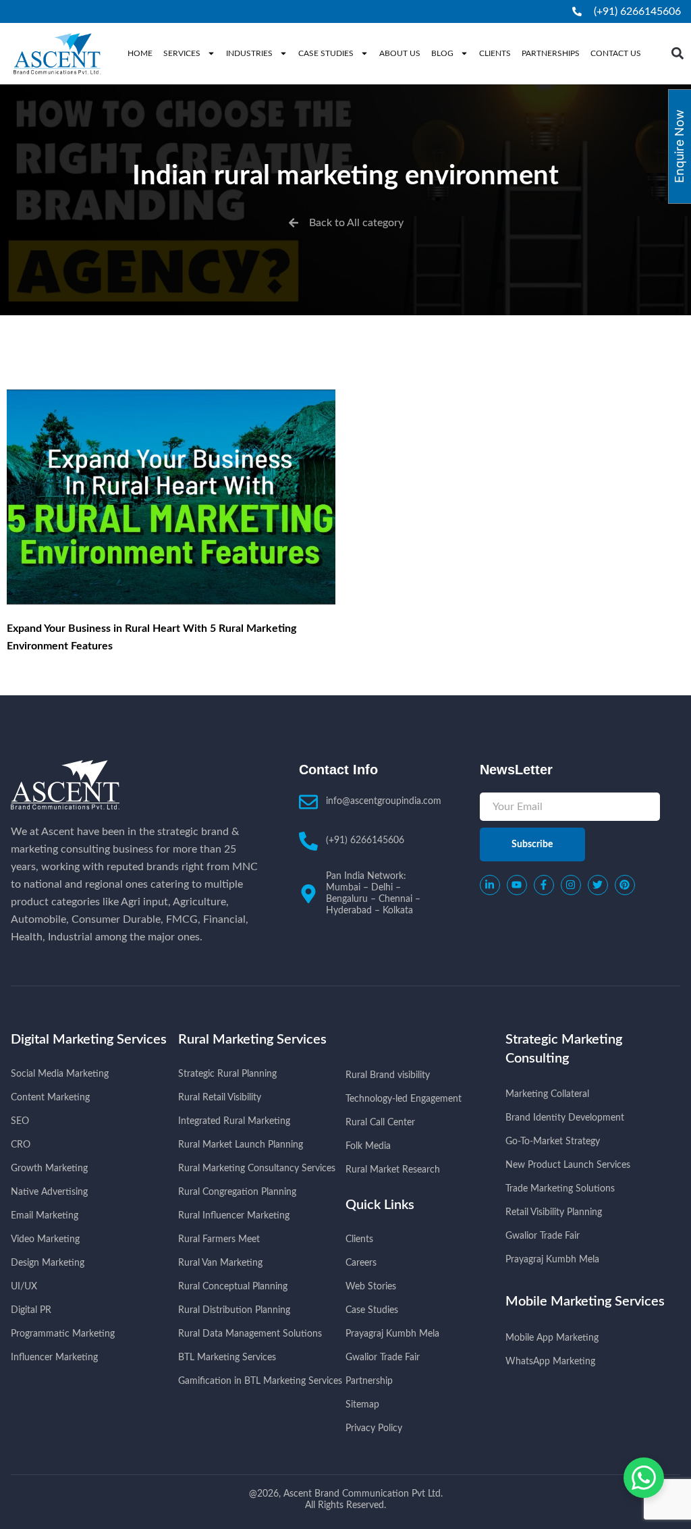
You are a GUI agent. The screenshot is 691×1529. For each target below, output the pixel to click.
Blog (442, 53)
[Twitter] (598, 885)
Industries (249, 53)
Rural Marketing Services (252, 1039)
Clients (495, 53)
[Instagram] (571, 885)
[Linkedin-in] (490, 885)
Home (140, 53)
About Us (399, 53)
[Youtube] (517, 885)
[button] (677, 54)
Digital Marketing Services (89, 1039)
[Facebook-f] (544, 885)
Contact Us (615, 53)
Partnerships (551, 53)
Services (181, 53)
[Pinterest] (625, 885)
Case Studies (326, 53)
